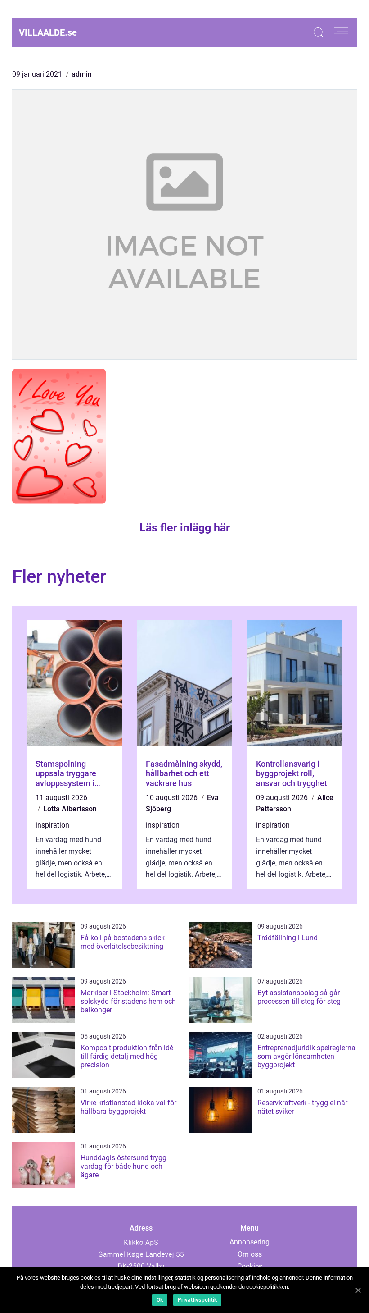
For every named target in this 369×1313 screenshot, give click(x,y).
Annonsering (250, 1242)
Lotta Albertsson (70, 809)
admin (82, 74)
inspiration (52, 825)
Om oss (250, 1254)
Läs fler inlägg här (185, 527)
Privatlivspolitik (197, 1300)
